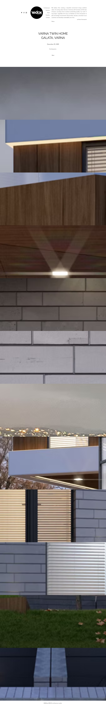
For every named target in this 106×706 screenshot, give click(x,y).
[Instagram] (26, 12)
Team (48, 12)
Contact (48, 17)
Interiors (48, 10)
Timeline (48, 15)
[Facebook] (24, 12)
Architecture (47, 8)
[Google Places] (21, 12)
